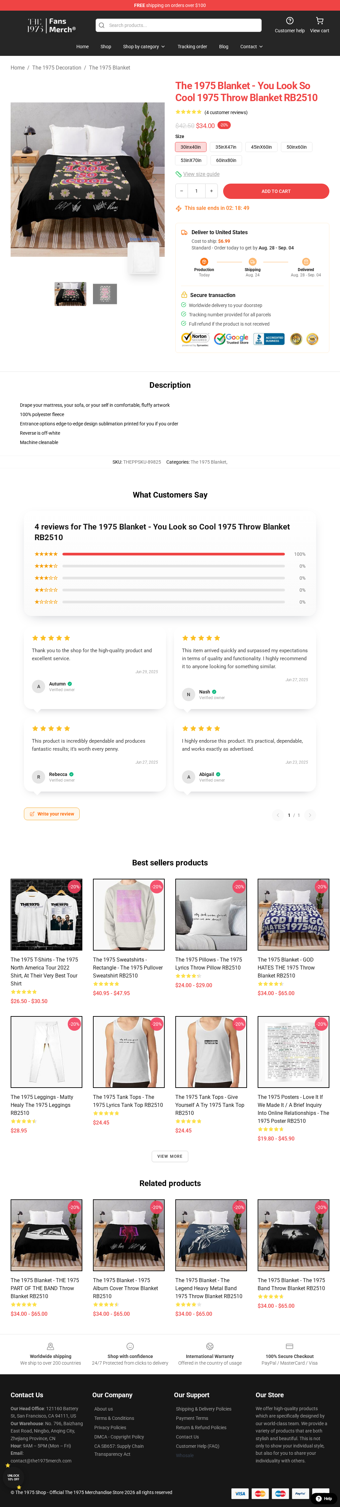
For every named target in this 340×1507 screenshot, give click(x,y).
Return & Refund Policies (201, 1427)
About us (103, 1409)
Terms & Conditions (114, 1418)
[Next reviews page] (310, 815)
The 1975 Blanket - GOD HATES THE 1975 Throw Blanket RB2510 (286, 968)
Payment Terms (192, 1418)
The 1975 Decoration (56, 68)
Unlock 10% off (13, 1477)
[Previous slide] (21, 180)
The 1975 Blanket (109, 68)
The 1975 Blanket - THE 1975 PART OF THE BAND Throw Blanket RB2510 (45, 1288)
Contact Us (187, 1436)
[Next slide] (154, 180)
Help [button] (328, 1498)
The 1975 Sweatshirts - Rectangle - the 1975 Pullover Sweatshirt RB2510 (128, 968)
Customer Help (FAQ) (197, 1446)
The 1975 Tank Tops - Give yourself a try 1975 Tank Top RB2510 (209, 1105)
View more (170, 1156)
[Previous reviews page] (278, 815)
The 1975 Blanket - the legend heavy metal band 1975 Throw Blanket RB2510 (208, 1288)
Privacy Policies (110, 1427)
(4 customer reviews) (226, 112)
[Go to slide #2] (105, 294)
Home (18, 68)
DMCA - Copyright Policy (119, 1436)
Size (179, 136)
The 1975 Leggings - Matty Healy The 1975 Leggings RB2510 (42, 1105)
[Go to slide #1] (70, 294)
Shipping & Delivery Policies (203, 1409)
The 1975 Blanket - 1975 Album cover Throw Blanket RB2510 (125, 1288)
